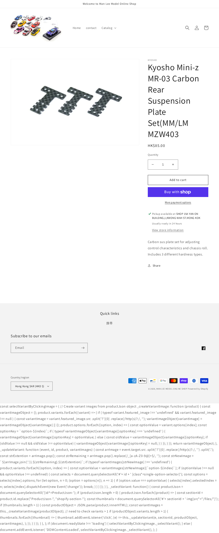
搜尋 (109, 323)
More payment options (178, 202)
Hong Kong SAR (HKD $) (29, 386)
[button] (108, 27)
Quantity (153, 155)
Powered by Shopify (198, 388)
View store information (168, 230)
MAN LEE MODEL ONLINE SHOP (171, 388)
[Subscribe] (82, 348)
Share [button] (157, 265)
